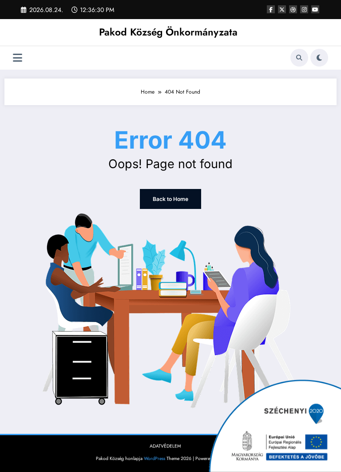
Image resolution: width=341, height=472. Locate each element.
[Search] (299, 57)
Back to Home (170, 199)
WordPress (154, 458)
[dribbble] (293, 9)
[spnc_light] (319, 58)
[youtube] (315, 9)
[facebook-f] (271, 9)
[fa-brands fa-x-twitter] (282, 9)
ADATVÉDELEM (165, 446)
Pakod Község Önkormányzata (168, 32)
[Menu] (18, 57)
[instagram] (304, 9)
